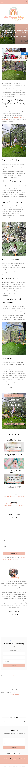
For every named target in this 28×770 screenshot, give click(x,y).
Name (4, 534)
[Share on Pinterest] (15, 435)
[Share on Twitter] (12, 435)
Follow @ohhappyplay (14, 694)
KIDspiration (14, 36)
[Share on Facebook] (9, 435)
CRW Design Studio (20, 766)
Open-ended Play (22, 36)
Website (4, 546)
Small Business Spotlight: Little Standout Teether (14, 471)
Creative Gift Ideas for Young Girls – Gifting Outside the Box (14, 454)
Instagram (11, 390)
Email (4, 540)
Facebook (17, 390)
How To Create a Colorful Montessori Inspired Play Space (14, 486)
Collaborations (12, 675)
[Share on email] (18, 435)
